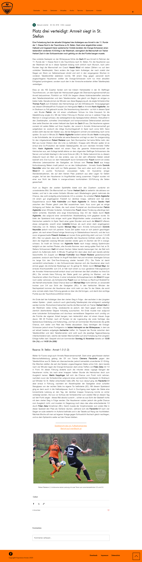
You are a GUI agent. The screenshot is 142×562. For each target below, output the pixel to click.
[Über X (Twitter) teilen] (39, 504)
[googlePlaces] (133, 12)
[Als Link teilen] (44, 504)
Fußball (35, 497)
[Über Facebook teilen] (34, 504)
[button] (45, 10)
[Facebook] (11, 554)
